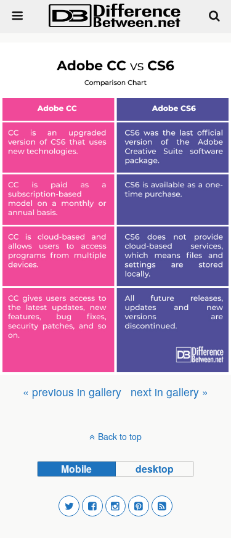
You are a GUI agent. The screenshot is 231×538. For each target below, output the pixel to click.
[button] (69, 505)
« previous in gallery (72, 391)
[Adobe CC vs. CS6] (115, 209)
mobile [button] (76, 469)
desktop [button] (155, 469)
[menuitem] (72, 391)
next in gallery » (169, 391)
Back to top (120, 436)
